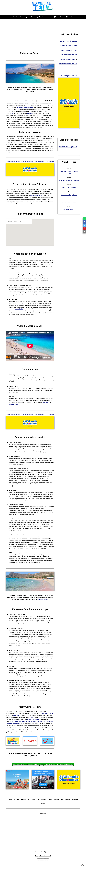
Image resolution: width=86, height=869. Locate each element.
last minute (16, 715)
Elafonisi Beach (13, 404)
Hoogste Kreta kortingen (68, 45)
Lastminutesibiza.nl (43, 858)
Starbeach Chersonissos (68, 64)
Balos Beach (45, 402)
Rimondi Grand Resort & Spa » (69, 180)
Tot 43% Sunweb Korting (68, 41)
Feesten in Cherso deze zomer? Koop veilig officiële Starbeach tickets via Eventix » (43, 765)
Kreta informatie (65, 799)
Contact (10, 799)
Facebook (56, 799)
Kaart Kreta (75, 799)
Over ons (16, 799)
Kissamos (30, 113)
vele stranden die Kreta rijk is (24, 107)
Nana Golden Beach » (69, 187)
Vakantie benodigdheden (68, 147)
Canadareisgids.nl (43, 860)
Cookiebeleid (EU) (42, 799)
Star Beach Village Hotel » (69, 195)
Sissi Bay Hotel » (68, 209)
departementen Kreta (36, 195)
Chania (11, 113)
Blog (50, 799)
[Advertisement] (30, 39)
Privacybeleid (31, 799)
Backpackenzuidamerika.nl (43, 856)
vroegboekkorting (47, 713)
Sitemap (23, 799)
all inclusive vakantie (33, 719)
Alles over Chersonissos (68, 55)
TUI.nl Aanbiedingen (68, 59)
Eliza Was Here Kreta (68, 50)
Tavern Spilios (19, 309)
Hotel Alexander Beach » (69, 202)
